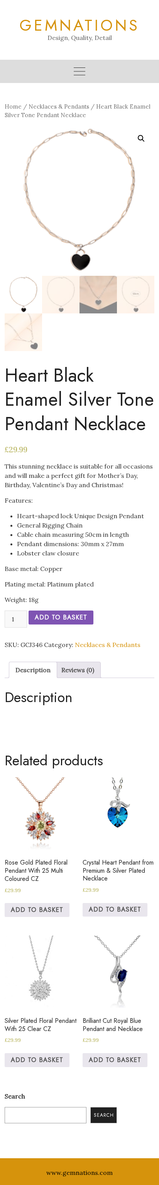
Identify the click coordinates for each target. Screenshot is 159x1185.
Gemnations (79, 25)
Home (13, 106)
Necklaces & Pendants (59, 106)
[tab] (33, 670)
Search (15, 1096)
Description (33, 670)
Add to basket (61, 617)
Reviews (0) (77, 670)
